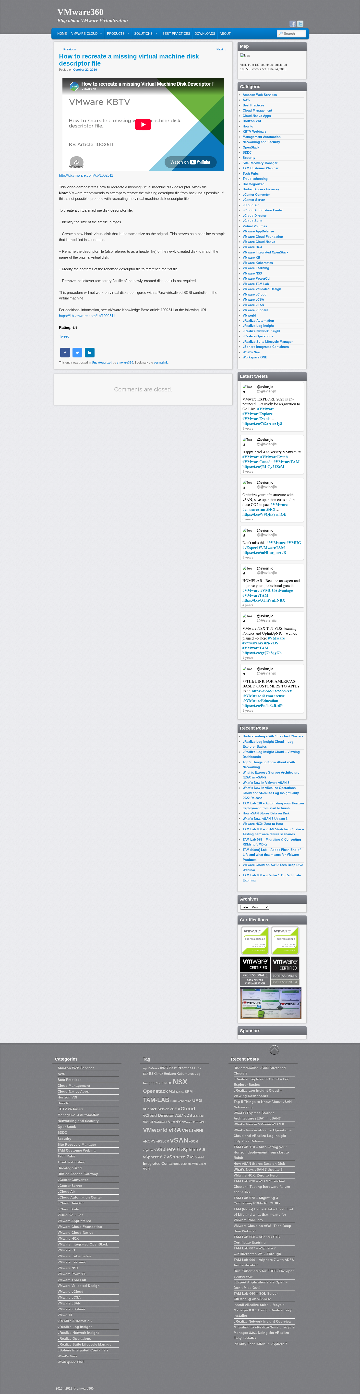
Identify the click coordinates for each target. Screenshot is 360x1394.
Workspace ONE (255, 357)
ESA (145, 1073)
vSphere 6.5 (192, 1149)
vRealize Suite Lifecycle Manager (268, 341)
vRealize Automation (258, 320)
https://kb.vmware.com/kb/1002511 (87, 316)
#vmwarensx (252, 643)
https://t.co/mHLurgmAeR (264, 552)
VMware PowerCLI (256, 278)
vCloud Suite (252, 221)
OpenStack (251, 147)
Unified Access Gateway (261, 189)
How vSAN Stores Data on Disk (266, 813)
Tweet (64, 336)
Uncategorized (102, 362)
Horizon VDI (252, 121)
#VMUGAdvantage (276, 590)
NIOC (168, 1083)
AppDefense (151, 1068)
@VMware (251, 695)
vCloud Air (251, 205)
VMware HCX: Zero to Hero (263, 824)
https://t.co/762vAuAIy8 (262, 423)
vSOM (193, 1141)
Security (249, 158)
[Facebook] (292, 24)
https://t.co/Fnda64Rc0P (262, 705)
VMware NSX (252, 273)
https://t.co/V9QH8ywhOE (264, 514)
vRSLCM (162, 1141)
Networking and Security (261, 142)
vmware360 (125, 362)
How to (248, 126)
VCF (173, 1109)
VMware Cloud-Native (259, 242)
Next (221, 49)
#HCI (271, 509)
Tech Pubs (251, 173)
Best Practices (176, 33)
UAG (197, 1100)
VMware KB (251, 257)
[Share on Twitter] (77, 356)
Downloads (205, 33)
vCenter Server (254, 200)
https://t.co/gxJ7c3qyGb (262, 652)
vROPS (149, 1141)
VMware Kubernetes (258, 263)
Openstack (155, 1091)
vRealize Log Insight (258, 326)
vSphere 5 (149, 1150)
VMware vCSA (253, 299)
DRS (197, 1068)
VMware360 (80, 12)
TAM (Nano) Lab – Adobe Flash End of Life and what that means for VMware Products (271, 855)
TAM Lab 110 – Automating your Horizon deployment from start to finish (261, 1152)
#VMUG (294, 542)
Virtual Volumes (255, 226)
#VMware (265, 408)
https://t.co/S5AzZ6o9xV (272, 691)
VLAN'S (174, 1122)
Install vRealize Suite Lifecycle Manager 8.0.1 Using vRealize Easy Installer (263, 1310)
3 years (247, 428)
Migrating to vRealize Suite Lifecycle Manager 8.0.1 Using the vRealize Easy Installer (264, 1332)
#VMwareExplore (257, 413)
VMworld (249, 315)
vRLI (187, 1130)
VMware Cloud (83, 35)
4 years (247, 605)
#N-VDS (271, 643)
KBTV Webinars (254, 131)
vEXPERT (199, 1115)
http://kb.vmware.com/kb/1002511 (86, 175)
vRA (174, 1129)
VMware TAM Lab (256, 284)
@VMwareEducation (260, 700)
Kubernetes (185, 1073)
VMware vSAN (253, 305)
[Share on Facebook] (65, 356)
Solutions (142, 35)
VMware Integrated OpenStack (265, 252)
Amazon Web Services (260, 95)
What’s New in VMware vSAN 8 (266, 783)
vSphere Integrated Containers (266, 347)
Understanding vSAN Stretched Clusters (273, 736)
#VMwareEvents (256, 418)
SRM (188, 1091)
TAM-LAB (156, 1100)
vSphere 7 (178, 1156)
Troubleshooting (255, 179)
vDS (188, 1115)
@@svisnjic (267, 390)
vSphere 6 (168, 1149)
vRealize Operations (258, 336)
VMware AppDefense (258, 231)
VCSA (179, 1116)
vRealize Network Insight (261, 331)
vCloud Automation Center (263, 210)
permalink (161, 362)
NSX (180, 1082)
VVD (146, 1169)
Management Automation (262, 137)
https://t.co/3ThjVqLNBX (263, 600)
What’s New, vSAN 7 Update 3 (265, 819)
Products (115, 35)
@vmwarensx (273, 695)
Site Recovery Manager (260, 163)
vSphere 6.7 (154, 1157)
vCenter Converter (256, 194)
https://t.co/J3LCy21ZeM (263, 466)
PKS (172, 1092)
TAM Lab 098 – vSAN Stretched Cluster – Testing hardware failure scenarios (262, 1186)
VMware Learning (256, 268)
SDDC (247, 152)
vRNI (198, 1130)
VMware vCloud (254, 294)
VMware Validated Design (262, 289)
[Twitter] (300, 24)
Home (62, 33)
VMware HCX (252, 247)
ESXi (153, 1073)
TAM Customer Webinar (260, 168)
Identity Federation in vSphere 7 (260, 1344)
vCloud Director (254, 215)
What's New (251, 352)
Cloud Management (257, 110)
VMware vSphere (255, 310)
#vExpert (250, 547)
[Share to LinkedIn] (90, 356)
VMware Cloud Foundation (263, 237)
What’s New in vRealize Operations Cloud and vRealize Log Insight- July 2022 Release (271, 793)
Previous (68, 49)
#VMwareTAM (287, 461)
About (225, 33)
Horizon (170, 1073)
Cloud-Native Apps (257, 116)
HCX (160, 1073)
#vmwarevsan (253, 509)
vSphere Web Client (193, 1163)
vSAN (179, 1140)
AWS (246, 100)
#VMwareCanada (257, 461)
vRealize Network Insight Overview (262, 1321)
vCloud (186, 1108)
